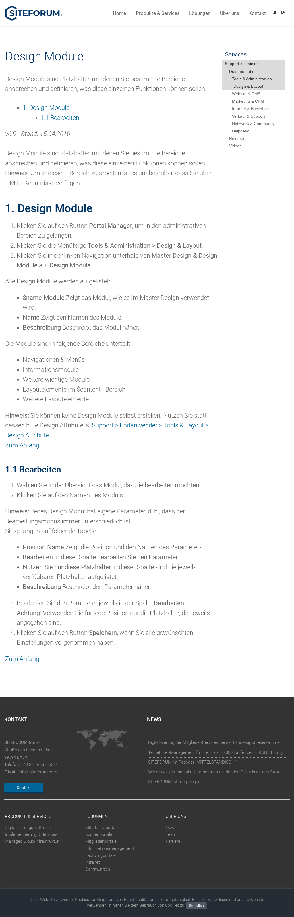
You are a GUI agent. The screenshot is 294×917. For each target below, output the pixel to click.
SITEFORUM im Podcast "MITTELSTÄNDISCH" (192, 762)
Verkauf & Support (248, 116)
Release (236, 138)
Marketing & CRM (248, 101)
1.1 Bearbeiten (59, 117)
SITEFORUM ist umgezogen (174, 781)
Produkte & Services (158, 13)
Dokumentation (243, 71)
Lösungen (199, 13)
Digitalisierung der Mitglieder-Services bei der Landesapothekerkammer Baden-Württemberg (217, 742)
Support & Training (242, 63)
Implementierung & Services (31, 834)
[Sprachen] (283, 13)
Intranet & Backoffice (251, 108)
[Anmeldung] (275, 13)
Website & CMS (246, 93)
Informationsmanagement (109, 848)
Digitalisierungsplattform (28, 827)
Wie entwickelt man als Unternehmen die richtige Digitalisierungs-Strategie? (217, 772)
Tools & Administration (252, 79)
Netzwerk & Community (253, 123)
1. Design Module (46, 107)
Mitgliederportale (101, 841)
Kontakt (257, 13)
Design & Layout (248, 86)
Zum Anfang (22, 445)
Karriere (173, 841)
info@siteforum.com (38, 772)
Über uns (229, 13)
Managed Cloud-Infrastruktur (32, 841)
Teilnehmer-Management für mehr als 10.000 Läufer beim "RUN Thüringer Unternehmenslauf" (217, 752)
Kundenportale (98, 834)
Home (119, 13)
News (171, 827)
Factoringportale (100, 855)
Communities (97, 869)
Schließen (196, 906)
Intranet (92, 862)
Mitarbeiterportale (102, 827)
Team (171, 834)
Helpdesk (240, 131)
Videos (235, 146)
